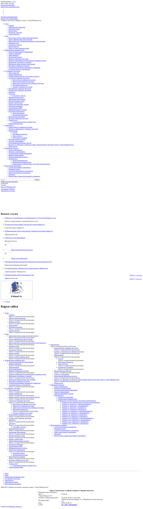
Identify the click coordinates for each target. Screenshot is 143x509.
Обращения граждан (11, 148)
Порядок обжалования (16, 155)
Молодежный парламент (17, 117)
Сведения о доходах (15, 45)
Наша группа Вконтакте (19, 258)
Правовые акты (14, 43)
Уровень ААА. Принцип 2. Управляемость (76, 420)
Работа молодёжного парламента (19, 173)
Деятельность (9, 125)
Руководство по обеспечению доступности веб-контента (31, 164)
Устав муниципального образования (21, 52)
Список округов (14, 34)
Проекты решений (15, 53)
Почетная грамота (18, 113)
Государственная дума (26, 275)
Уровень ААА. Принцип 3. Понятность (75, 422)
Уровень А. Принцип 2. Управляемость (75, 406)
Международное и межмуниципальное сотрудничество (27, 41)
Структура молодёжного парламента (21, 171)
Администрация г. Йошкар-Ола (37, 268)
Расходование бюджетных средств (20, 143)
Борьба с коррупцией (16, 102)
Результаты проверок (15, 106)
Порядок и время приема (17, 152)
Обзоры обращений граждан (18, 157)
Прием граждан (14, 46)
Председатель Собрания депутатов (24, 80)
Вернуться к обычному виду (10, 7)
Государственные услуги (48, 218)
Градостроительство (15, 57)
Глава (6, 36)
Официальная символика (17, 27)
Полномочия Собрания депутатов (20, 88)
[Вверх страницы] (136, 275)
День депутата (17, 136)
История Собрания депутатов (18, 118)
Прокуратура (13, 146)
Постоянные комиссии (20, 85)
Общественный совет (16, 124)
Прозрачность (13, 159)
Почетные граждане (15, 32)
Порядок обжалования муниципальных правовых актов (27, 60)
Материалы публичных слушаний (20, 62)
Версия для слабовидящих (9, 19)
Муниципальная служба (17, 101)
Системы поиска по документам (19, 69)
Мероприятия (13, 131)
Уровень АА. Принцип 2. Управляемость (75, 413)
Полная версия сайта (8, 5)
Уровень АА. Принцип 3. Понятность (74, 415)
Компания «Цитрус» (15, 506)
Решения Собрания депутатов (18, 59)
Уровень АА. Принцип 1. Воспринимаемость (77, 411)
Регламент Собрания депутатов (19, 66)
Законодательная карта (20, 160)
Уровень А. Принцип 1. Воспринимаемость (76, 404)
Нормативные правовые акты (14, 50)
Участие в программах (16, 141)
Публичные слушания (19, 138)
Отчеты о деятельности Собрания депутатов (23, 129)
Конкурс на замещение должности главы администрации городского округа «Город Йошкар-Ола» (41, 145)
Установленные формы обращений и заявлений (24, 67)
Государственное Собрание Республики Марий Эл (36, 231)
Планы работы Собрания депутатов (20, 127)
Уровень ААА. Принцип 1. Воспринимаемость (77, 418)
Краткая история (14, 29)
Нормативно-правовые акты (21, 162)
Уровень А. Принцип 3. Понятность (74, 408)
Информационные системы (18, 110)
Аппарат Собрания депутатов (22, 87)
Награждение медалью (20, 115)
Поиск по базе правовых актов (19, 48)
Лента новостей (14, 73)
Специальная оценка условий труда (24, 122)
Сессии (14, 132)
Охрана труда (13, 120)
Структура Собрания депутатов (19, 78)
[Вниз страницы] (136, 279)
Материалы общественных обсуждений (22, 64)
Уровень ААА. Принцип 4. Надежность (75, 423)
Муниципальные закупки (17, 139)
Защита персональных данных (19, 104)
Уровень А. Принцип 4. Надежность (74, 409)
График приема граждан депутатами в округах (24, 76)
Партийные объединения (17, 99)
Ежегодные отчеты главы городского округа (23, 38)
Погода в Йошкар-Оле (8, 187)
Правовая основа (14, 169)
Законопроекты (14, 55)
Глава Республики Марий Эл (35, 224)
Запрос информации (15, 150)
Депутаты (12, 94)
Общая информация (15, 74)
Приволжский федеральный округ (40, 262)
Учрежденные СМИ (15, 108)
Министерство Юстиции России (22, 250)
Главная (11, 25)
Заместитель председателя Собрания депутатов (28, 83)
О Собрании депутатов (12, 71)
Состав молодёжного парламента (20, 167)
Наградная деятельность (17, 111)
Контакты (12, 92)
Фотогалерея (13, 31)
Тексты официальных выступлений (20, 39)
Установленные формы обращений (20, 153)
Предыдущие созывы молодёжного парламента (24, 176)
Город (7, 24)
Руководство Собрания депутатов (20, 90)
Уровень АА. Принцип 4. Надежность (74, 416)
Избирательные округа (16, 97)
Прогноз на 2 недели (8, 191)
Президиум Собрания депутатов (23, 81)
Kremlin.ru (21, 238)
